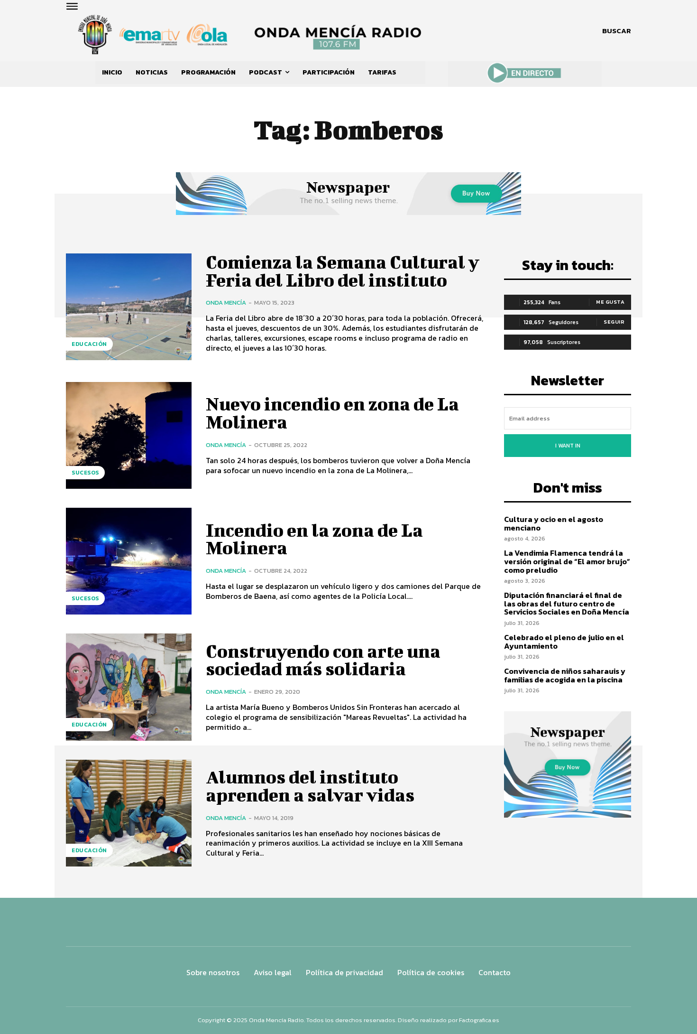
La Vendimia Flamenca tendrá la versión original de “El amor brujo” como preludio (567, 561)
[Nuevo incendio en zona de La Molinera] (129, 435)
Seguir (614, 322)
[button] (616, 30)
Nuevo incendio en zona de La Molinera (332, 412)
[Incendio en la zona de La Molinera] (129, 561)
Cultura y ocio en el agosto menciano (553, 523)
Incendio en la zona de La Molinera (314, 539)
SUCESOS (85, 472)
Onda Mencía (226, 302)
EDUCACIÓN (89, 344)
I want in (567, 445)
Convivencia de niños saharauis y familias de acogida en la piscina (564, 675)
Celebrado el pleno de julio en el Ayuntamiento (564, 642)
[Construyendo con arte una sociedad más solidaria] (129, 686)
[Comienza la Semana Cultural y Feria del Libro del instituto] (129, 306)
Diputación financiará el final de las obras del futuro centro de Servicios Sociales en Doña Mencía (566, 603)
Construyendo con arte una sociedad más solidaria (323, 660)
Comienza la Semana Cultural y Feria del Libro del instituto (342, 271)
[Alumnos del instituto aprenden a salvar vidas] (129, 813)
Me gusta (610, 302)
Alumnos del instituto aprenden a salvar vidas (310, 785)
